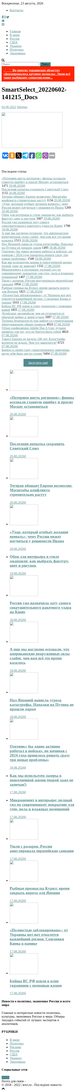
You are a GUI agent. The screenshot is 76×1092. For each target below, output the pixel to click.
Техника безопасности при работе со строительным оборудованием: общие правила (37, 322)
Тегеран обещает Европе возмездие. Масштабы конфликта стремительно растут (34, 198)
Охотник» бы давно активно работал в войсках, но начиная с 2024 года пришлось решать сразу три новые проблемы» (37, 255)
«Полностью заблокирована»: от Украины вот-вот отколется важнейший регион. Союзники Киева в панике (36, 298)
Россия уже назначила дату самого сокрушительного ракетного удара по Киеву (32, 224)
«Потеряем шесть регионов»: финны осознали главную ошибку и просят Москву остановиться (35, 180)
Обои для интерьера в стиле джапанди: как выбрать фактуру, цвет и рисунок (39, 561)
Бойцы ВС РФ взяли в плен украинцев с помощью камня (36, 983)
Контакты (16, 10)
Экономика (17, 53)
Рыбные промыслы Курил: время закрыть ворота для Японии (40, 890)
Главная (15, 31)
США (14, 42)
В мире (15, 35)
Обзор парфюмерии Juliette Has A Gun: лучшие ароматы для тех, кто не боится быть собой (34, 329)
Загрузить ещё (38, 362)
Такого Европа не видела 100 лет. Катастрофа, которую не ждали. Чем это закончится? (34, 340)
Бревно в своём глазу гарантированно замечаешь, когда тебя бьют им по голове (36, 351)
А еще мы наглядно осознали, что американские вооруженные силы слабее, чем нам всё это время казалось (36, 236)
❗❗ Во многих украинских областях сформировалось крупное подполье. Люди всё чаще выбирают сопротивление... (37, 74)
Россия (14, 38)
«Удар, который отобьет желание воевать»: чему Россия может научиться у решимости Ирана (35, 205)
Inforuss (22, 107)
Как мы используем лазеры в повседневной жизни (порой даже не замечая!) (41, 780)
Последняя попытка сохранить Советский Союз (35, 189)
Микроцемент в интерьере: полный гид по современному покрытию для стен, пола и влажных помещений (38, 273)
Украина (15, 46)
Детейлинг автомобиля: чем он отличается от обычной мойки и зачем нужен (33, 315)
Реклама (15, 1047)
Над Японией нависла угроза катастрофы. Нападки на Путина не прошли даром (37, 245)
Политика (17, 49)
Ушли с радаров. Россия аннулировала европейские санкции (42, 848)
